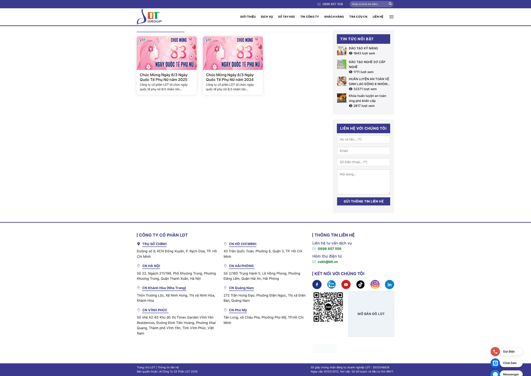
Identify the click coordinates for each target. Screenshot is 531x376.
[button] (391, 17)
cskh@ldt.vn (328, 262)
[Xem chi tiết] (317, 284)
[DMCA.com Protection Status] (324, 348)
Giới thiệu (248, 16)
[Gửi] (390, 4)
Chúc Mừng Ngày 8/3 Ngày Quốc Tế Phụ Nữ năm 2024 (230, 77)
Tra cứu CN (358, 16)
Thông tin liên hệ (168, 367)
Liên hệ (378, 16)
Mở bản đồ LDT (371, 314)
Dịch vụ (267, 16)
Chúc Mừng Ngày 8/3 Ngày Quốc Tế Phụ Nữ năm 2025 (164, 77)
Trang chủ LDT (146, 367)
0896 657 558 (329, 249)
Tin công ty (309, 16)
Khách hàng (334, 16)
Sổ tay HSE (286, 16)
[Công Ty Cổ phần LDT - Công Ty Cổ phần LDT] (149, 17)
